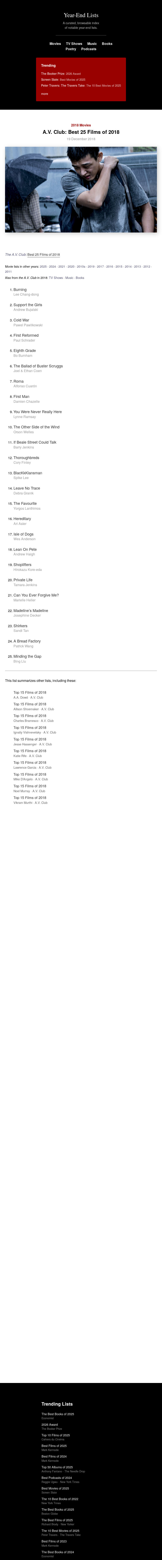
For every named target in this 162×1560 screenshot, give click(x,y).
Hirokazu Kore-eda (28, 569)
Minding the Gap (27, 656)
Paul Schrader (24, 340)
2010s (81, 266)
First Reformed (26, 335)
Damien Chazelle (27, 401)
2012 (146, 266)
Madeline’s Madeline (31, 610)
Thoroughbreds (26, 457)
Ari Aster (20, 523)
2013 (137, 266)
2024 (52, 266)
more (44, 93)
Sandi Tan (21, 630)
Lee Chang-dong (26, 294)
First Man (21, 396)
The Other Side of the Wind (36, 426)
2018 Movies (81, 125)
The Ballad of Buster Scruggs (38, 365)
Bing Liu (20, 661)
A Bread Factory (27, 641)
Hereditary (22, 518)
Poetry (71, 48)
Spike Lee (21, 477)
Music (92, 43)
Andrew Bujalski (26, 309)
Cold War (21, 320)
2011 (8, 271)
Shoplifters (22, 564)
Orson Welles (24, 431)
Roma (19, 381)
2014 (128, 266)
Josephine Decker (27, 615)
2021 (61, 266)
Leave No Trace (27, 488)
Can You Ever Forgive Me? (36, 595)
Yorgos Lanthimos (27, 508)
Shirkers (20, 625)
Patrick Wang (23, 646)
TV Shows (74, 43)
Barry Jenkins (24, 447)
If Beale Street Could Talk (35, 442)
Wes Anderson (25, 538)
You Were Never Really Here (38, 411)
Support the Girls (28, 304)
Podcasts (88, 48)
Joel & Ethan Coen (28, 370)
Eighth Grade (25, 350)
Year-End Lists (81, 15)
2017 (100, 266)
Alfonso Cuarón (25, 385)
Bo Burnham (23, 355)
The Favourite (25, 503)
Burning (20, 289)
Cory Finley (22, 462)
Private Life (23, 579)
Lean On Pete (25, 549)
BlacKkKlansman (28, 472)
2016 (109, 266)
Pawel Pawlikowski (28, 325)
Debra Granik (24, 493)
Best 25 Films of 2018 (43, 254)
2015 (119, 266)
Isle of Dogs (24, 534)
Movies (55, 43)
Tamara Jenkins (25, 584)
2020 (71, 266)
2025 (43, 266)
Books (107, 43)
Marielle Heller (24, 600)
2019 (91, 266)
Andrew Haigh (24, 554)
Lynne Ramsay (25, 416)
